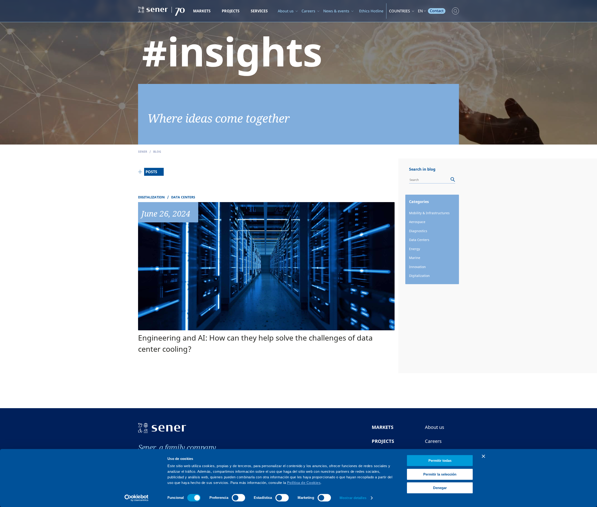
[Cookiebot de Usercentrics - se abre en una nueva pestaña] (136, 497)
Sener (142, 152)
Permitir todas (439, 460)
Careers (308, 11)
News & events (336, 11)
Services (259, 11)
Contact (437, 10)
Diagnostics (418, 231)
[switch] (238, 497)
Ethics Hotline (371, 11)
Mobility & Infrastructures (429, 213)
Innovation (417, 267)
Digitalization (419, 275)
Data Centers (419, 240)
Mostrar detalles (353, 498)
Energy (414, 249)
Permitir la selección (439, 474)
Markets (202, 11)
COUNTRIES (399, 11)
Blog (157, 152)
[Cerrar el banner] (483, 456)
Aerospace (417, 222)
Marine (414, 257)
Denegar (440, 488)
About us (286, 11)
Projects (230, 11)
